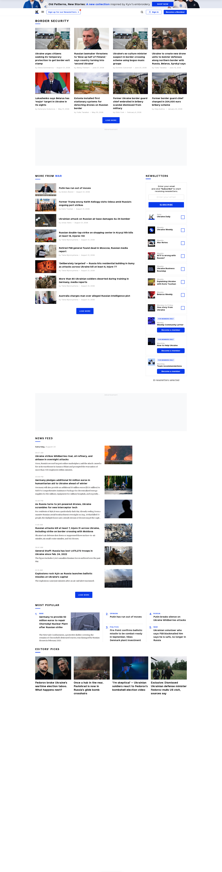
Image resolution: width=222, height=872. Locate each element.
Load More (110, 120)
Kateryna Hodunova (46, 109)
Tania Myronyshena (69, 240)
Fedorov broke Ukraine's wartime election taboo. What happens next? (51, 686)
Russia (156, 613)
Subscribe (166, 205)
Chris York (120, 112)
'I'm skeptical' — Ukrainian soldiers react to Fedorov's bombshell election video (130, 686)
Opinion (114, 613)
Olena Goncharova (46, 68)
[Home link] (37, 12)
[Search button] (142, 12)
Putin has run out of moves (75, 188)
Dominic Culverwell (124, 68)
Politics (114, 627)
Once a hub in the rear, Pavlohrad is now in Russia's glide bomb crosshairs (88, 688)
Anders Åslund (67, 192)
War (41, 613)
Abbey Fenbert (83, 68)
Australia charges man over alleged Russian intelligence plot (94, 296)
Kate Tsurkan (67, 209)
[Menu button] (42, 12)
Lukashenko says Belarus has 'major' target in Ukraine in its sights (52, 101)
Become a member (170, 330)
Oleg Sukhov (160, 109)
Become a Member (175, 12)
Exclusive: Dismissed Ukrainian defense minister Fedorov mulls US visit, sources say (169, 688)
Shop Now (162, 4)
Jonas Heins (66, 223)
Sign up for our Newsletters (63, 12)
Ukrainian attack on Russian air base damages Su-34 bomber (94, 219)
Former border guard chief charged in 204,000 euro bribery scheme (167, 101)
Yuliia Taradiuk (161, 68)
